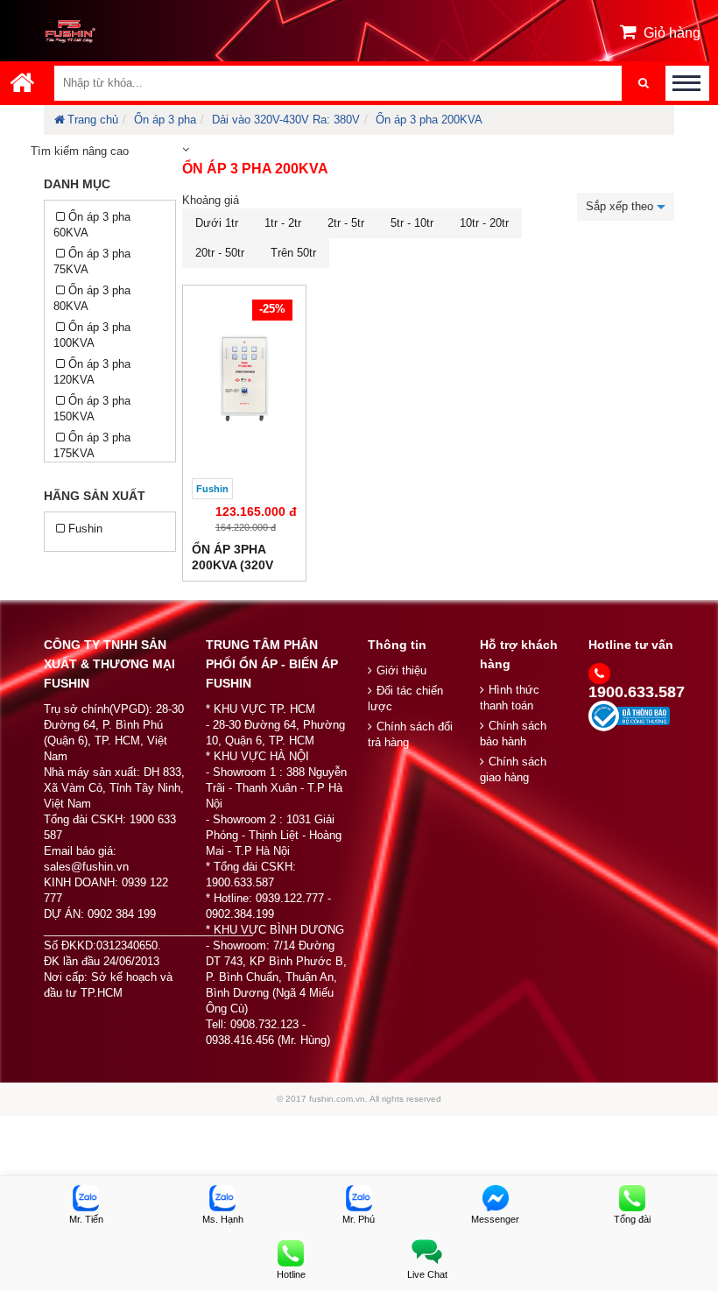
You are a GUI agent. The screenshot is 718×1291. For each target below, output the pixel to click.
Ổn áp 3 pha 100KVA (91, 335)
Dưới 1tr (216, 222)
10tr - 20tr (484, 222)
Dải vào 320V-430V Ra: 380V (286, 119)
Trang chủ (92, 119)
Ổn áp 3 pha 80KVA (91, 298)
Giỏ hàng (672, 32)
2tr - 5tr (345, 222)
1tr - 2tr (282, 222)
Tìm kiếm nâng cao (80, 151)
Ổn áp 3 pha (165, 119)
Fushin (85, 528)
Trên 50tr (293, 252)
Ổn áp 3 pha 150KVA (91, 408)
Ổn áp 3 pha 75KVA (91, 261)
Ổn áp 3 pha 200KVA (429, 119)
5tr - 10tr (412, 222)
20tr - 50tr (219, 252)
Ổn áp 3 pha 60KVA (91, 224)
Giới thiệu (401, 670)
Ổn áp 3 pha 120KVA (91, 371)
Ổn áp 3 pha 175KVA (91, 445)
